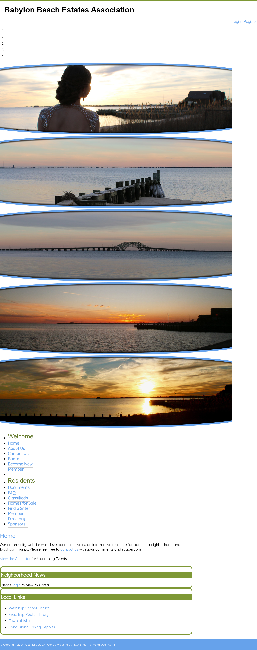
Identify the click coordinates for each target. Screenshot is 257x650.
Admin (112, 644)
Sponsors (16, 523)
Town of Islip (19, 620)
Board (13, 458)
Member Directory (16, 516)
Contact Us (18, 453)
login (17, 585)
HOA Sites (79, 644)
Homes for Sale (22, 503)
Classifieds (18, 497)
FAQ (12, 492)
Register (250, 21)
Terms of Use (97, 644)
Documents (19, 487)
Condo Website (57, 644)
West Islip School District (29, 608)
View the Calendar (15, 558)
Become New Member (20, 466)
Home (13, 443)
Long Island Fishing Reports (32, 627)
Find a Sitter (19, 508)
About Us (16, 448)
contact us (69, 549)
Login (236, 21)
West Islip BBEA (34, 644)
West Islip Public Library (29, 614)
